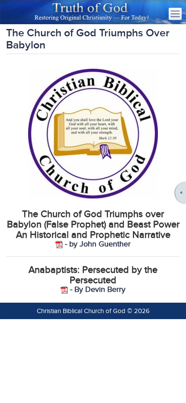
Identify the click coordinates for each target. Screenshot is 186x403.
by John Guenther (100, 244)
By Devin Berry (99, 289)
